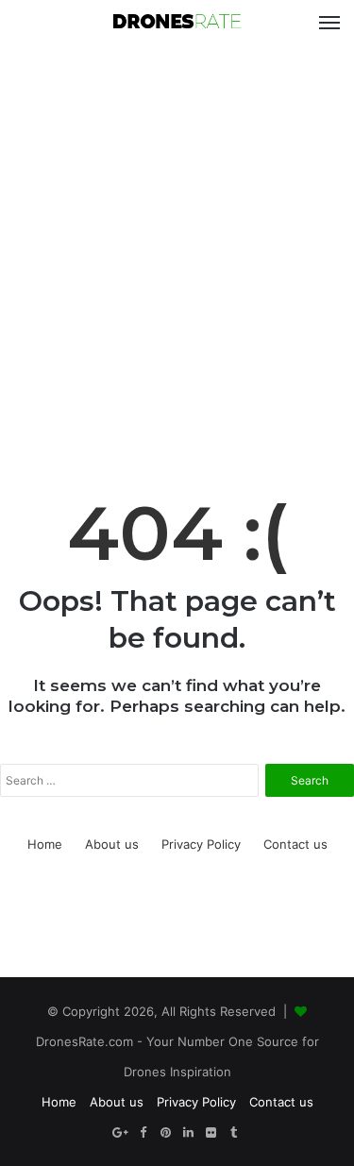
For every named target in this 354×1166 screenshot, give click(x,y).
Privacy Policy (201, 844)
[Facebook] (143, 1133)
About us (112, 844)
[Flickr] (211, 1133)
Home (44, 844)
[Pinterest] (166, 1133)
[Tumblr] (234, 1133)
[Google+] (121, 1133)
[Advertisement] (177, 241)
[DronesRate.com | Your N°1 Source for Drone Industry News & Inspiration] (177, 22)
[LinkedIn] (188, 1133)
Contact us (295, 844)
